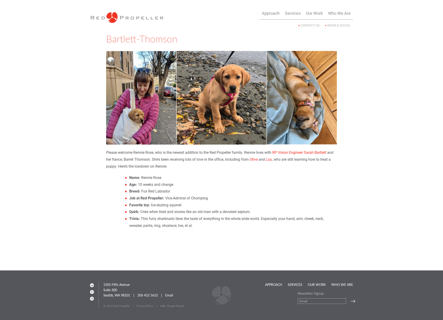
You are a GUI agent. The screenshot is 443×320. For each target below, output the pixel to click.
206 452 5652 (148, 295)
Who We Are (339, 13)
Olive (254, 159)
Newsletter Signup (311, 293)
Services (293, 13)
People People (175, 306)
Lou (269, 159)
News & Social (338, 25)
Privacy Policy (145, 306)
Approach (271, 13)
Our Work (314, 13)
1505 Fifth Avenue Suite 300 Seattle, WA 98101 (116, 289)
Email (169, 295)
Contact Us (309, 25)
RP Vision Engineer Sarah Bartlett (299, 152)
